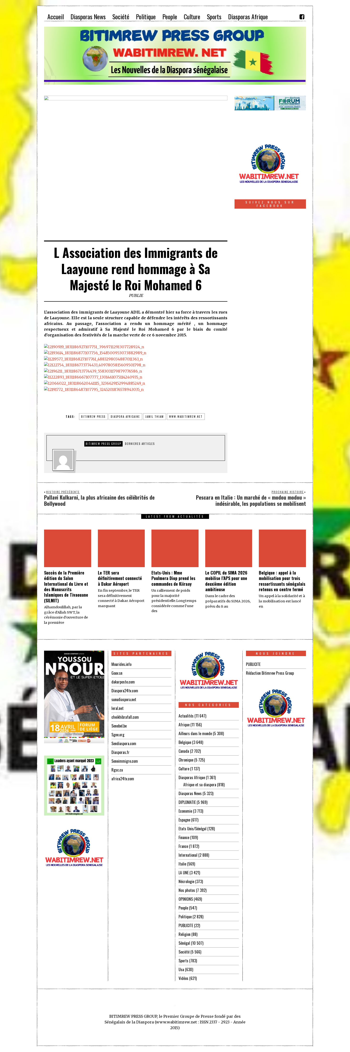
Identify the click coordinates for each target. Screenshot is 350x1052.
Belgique (185, 742)
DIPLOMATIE (187, 802)
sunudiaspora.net (123, 699)
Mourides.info (121, 664)
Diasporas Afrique (192, 777)
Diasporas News (190, 793)
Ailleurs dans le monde (195, 733)
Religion (184, 934)
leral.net (117, 708)
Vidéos (183, 978)
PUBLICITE (186, 925)
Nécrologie (186, 881)
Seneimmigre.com (124, 761)
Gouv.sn (116, 673)
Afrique (184, 725)
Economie (185, 811)
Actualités (186, 716)
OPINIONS (186, 899)
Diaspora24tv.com (124, 690)
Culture (184, 769)
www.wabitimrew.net (186, 416)
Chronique (186, 760)
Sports (183, 961)
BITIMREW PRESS (93, 416)
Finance (184, 837)
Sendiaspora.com (123, 743)
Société (184, 952)
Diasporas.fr (120, 752)
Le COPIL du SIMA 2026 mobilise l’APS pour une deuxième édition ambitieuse (226, 581)
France (183, 846)
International (188, 855)
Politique (185, 916)
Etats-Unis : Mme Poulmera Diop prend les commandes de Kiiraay (173, 578)
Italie (182, 864)
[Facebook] (302, 16)
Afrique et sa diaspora (199, 784)
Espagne (184, 820)
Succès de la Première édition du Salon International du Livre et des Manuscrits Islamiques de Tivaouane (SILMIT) (66, 587)
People (183, 908)
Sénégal (184, 943)
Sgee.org (117, 734)
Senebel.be (119, 726)
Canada (184, 751)
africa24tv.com (122, 779)
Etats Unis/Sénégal (192, 828)
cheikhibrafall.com (125, 717)
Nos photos (187, 890)
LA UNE (184, 872)
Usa (181, 969)
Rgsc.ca (117, 770)
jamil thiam (154, 416)
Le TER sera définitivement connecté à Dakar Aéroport (120, 578)
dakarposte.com (123, 682)
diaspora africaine (125, 416)
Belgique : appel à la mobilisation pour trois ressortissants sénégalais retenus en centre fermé (282, 581)
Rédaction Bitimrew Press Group (270, 673)
